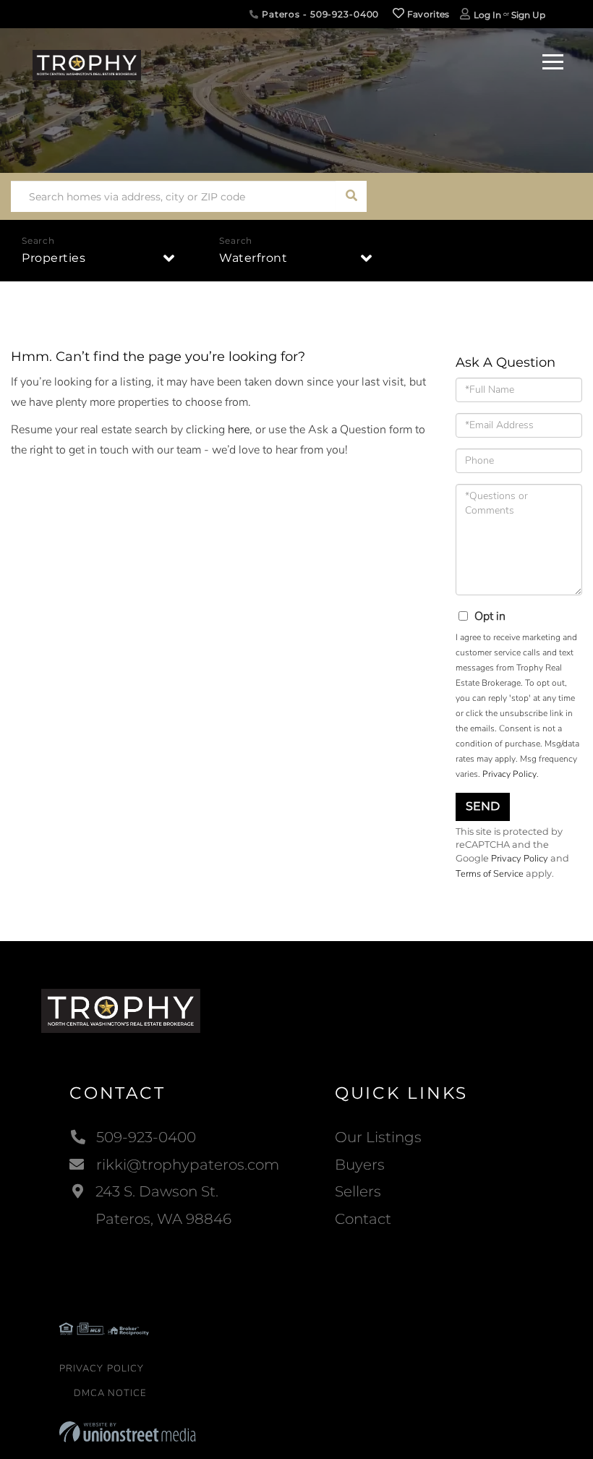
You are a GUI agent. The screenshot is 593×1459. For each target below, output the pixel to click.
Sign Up (528, 14)
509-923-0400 (146, 1137)
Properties (53, 258)
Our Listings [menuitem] (378, 1137)
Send (483, 806)
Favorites (427, 14)
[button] (351, 196)
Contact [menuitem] (363, 1219)
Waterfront (253, 258)
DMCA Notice (110, 1393)
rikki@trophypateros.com (187, 1164)
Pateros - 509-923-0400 (319, 14)
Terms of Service (490, 873)
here (238, 430)
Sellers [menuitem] (358, 1191)
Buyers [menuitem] (360, 1164)
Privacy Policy (509, 774)
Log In (487, 14)
